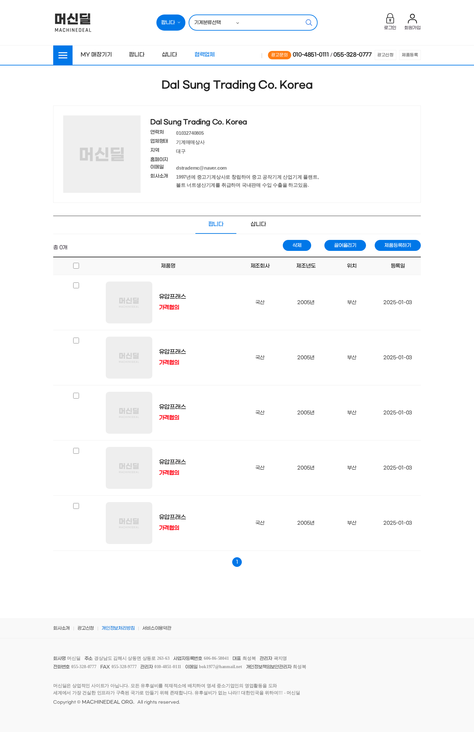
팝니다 (136, 55)
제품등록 (410, 55)
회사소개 (61, 628)
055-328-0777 (352, 55)
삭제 (296, 245)
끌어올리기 (345, 245)
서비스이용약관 (156, 628)
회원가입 (412, 28)
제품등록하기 (397, 245)
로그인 (390, 28)
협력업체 (204, 55)
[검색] (309, 22)
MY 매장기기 (96, 55)
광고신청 (385, 55)
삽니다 (169, 55)
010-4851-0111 (311, 55)
